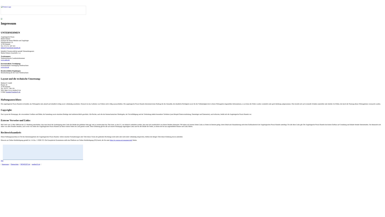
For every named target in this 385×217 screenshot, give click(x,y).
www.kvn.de (5, 67)
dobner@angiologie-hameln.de (10, 48)
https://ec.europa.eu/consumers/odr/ (121, 140)
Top (2, 161)
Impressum (5, 164)
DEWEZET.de (25, 164)
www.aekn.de (5, 60)
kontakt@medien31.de (13, 92)
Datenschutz (15, 164)
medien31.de (36, 164)
